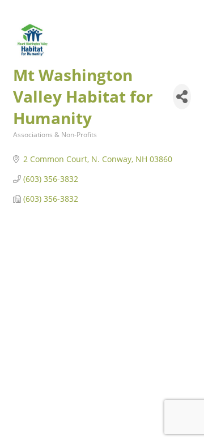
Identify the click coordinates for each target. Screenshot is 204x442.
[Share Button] (182, 96)
